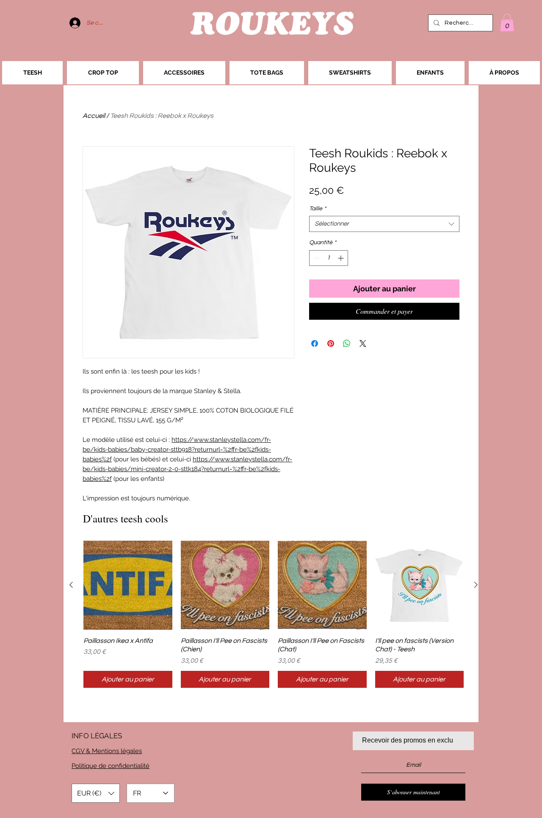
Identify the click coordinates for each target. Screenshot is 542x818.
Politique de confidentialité (110, 766)
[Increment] (341, 258)
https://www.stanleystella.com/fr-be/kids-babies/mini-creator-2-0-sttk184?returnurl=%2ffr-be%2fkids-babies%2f (187, 469)
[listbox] (96, 793)
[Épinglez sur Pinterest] (331, 343)
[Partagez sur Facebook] (315, 343)
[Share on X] (363, 343)
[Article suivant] (476, 585)
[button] (507, 22)
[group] (273, 614)
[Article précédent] (71, 585)
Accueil (94, 115)
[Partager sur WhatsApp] (347, 343)
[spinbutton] (328, 258)
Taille (317, 209)
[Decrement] (315, 258)
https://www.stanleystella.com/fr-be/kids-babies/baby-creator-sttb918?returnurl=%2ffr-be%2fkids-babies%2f (177, 449)
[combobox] (384, 224)
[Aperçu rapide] (127, 585)
